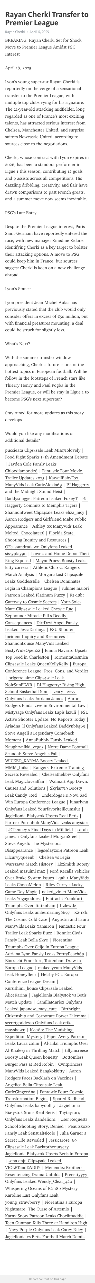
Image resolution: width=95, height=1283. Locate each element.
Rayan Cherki (15, 32)
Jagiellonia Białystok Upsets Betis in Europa (46, 1153)
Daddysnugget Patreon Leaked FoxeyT (41, 498)
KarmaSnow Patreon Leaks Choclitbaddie (44, 1215)
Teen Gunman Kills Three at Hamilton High (46, 1223)
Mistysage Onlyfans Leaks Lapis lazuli (40, 712)
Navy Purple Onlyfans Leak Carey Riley (46, 1229)
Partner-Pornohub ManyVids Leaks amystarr (47, 822)
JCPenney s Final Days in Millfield (41, 829)
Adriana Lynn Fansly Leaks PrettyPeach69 (44, 953)
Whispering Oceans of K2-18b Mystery (41, 1188)
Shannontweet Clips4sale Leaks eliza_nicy (44, 512)
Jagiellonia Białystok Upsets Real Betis (41, 815)
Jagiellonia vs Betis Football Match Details (45, 1236)
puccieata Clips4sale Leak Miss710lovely (42, 450)
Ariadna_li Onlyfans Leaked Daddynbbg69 (45, 726)
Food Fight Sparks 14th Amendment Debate (46, 457)
